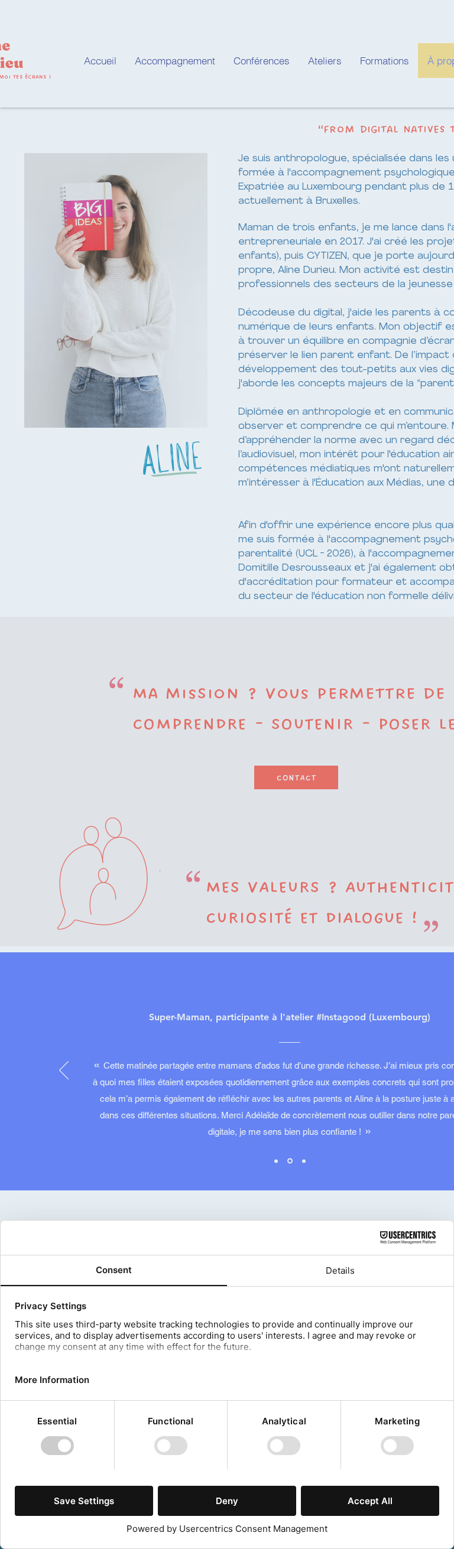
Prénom (81, 739)
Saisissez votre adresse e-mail (126, 800)
